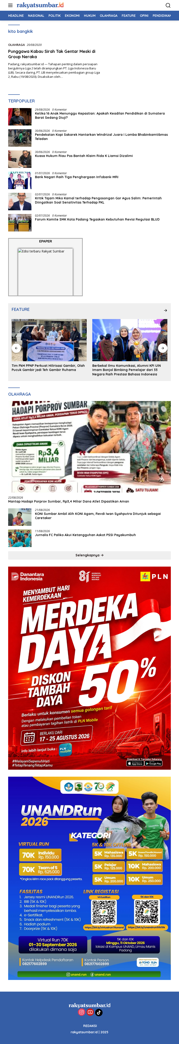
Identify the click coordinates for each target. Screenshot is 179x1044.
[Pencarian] (168, 5)
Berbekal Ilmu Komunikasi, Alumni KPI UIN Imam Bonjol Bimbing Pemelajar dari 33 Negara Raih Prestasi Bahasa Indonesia (46, 370)
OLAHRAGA (16, 45)
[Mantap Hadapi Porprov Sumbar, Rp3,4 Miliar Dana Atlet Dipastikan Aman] (89, 447)
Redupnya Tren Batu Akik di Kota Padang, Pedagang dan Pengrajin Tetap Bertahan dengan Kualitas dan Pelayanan (126, 370)
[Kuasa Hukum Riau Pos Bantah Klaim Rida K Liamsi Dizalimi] (19, 159)
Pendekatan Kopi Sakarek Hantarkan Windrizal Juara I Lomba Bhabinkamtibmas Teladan (101, 137)
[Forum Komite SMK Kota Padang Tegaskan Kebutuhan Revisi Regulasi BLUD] (19, 222)
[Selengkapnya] (165, 310)
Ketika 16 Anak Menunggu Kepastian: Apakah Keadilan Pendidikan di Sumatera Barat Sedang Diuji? (100, 115)
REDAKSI (90, 1026)
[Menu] (11, 5)
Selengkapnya (88, 555)
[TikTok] (99, 1012)
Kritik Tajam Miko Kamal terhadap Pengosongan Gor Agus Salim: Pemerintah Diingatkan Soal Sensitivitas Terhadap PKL (98, 200)
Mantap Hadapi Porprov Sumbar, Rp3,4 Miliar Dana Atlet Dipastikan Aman (68, 501)
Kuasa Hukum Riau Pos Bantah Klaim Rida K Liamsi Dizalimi (84, 156)
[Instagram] (81, 1012)
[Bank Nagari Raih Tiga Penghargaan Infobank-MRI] (19, 180)
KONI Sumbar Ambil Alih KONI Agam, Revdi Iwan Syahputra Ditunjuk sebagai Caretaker (98, 516)
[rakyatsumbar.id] (39, 5)
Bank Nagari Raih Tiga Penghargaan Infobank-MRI (76, 177)
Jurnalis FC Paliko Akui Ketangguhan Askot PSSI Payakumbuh (86, 535)
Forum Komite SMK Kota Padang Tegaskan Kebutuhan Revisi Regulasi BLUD (98, 219)
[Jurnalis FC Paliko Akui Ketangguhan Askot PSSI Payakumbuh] (19, 538)
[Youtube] (90, 1012)
